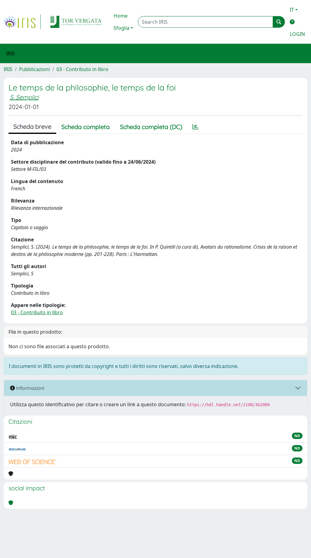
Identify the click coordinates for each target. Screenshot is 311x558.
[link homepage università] (76, 22)
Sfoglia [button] (121, 28)
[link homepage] (22, 22)
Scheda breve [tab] (32, 126)
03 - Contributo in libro (82, 69)
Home (121, 15)
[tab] (195, 127)
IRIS (8, 69)
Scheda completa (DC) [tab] (151, 127)
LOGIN (297, 34)
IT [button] (292, 9)
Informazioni (29, 388)
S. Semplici (24, 97)
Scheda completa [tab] (85, 127)
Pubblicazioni (34, 69)
